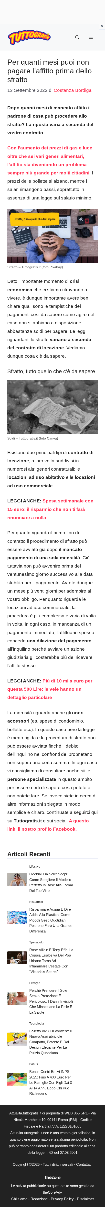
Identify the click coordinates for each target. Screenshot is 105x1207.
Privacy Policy (62, 1199)
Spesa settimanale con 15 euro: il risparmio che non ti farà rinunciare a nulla (50, 509)
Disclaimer (85, 1199)
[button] (77, 37)
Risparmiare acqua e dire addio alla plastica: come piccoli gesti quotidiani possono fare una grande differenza (50, 920)
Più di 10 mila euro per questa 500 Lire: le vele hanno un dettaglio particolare (49, 689)
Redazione (39, 1199)
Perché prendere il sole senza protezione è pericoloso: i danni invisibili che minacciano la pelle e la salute (51, 1001)
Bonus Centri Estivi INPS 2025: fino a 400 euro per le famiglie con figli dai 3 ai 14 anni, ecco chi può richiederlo (50, 1082)
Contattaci (84, 1164)
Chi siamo (19, 1199)
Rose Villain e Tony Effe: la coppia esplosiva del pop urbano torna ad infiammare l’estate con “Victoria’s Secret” (51, 961)
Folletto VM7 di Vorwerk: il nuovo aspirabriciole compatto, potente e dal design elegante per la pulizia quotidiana (50, 1042)
